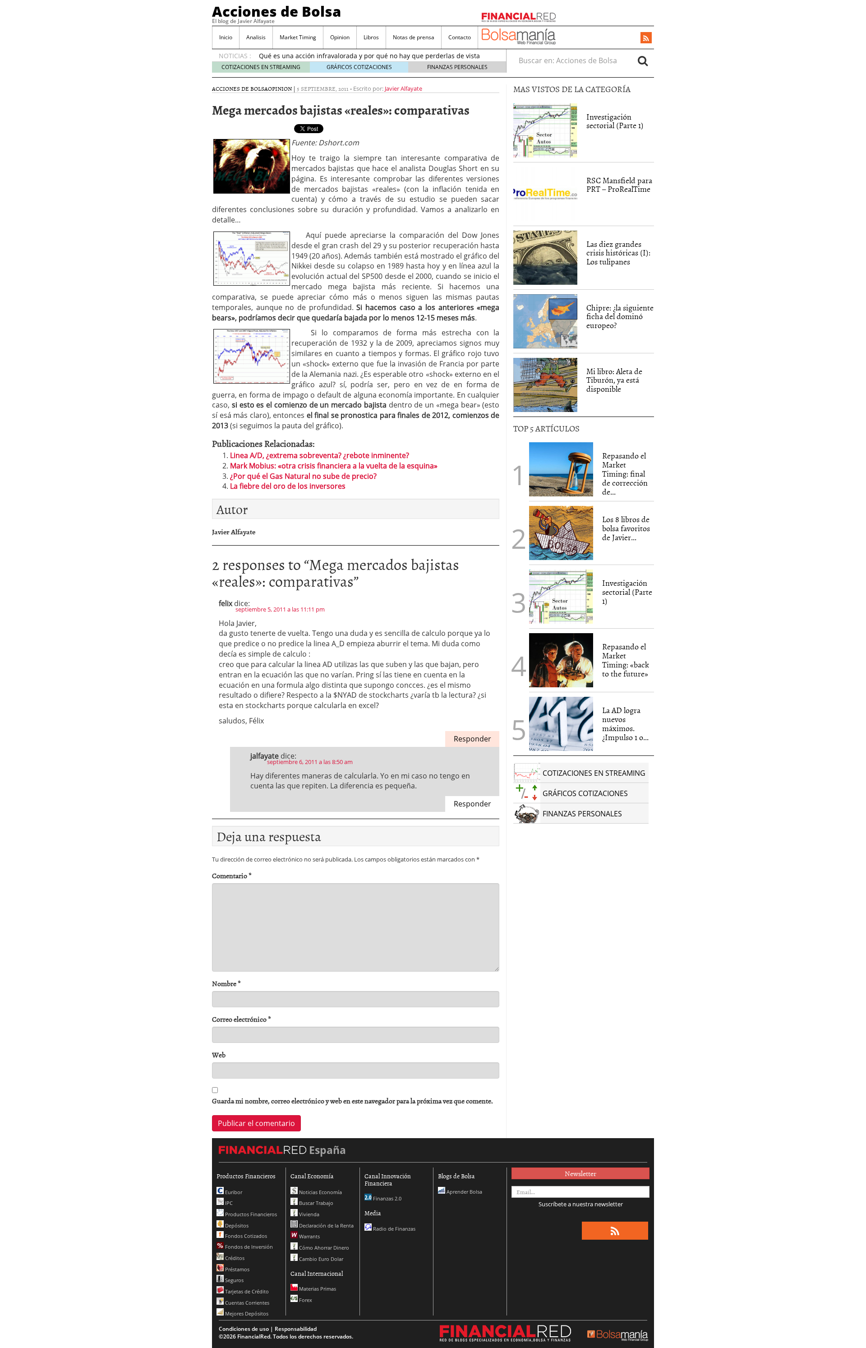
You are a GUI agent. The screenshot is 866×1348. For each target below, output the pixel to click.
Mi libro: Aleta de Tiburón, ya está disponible (614, 380)
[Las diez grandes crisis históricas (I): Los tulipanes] (545, 258)
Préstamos (236, 1269)
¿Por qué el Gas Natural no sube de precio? (303, 476)
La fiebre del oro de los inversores (287, 486)
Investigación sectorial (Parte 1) (615, 121)
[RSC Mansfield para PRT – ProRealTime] (545, 194)
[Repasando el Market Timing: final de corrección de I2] (561, 469)
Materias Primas (317, 1288)
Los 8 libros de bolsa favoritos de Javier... (626, 528)
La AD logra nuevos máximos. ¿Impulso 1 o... (625, 723)
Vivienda (308, 1214)
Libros (371, 37)
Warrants (309, 1236)
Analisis (256, 37)
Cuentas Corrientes (246, 1302)
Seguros (234, 1280)
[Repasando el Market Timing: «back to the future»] (561, 660)
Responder (472, 739)
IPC (228, 1203)
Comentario (232, 876)
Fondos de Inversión (248, 1246)
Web (219, 1055)
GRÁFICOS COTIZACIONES (359, 67)
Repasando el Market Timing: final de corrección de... (625, 473)
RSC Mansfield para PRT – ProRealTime (619, 184)
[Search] (642, 60)
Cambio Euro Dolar (320, 1258)
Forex (305, 1300)
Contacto (459, 37)
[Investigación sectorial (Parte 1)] (545, 129)
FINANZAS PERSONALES (457, 67)
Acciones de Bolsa (276, 11)
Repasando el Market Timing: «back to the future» (625, 659)
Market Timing (298, 37)
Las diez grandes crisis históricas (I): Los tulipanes (618, 253)
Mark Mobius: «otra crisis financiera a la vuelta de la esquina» (334, 466)
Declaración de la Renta (326, 1225)
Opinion (340, 37)
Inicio (225, 37)
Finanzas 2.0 (386, 1198)
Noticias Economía (320, 1192)
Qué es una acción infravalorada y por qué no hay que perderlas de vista (369, 55)
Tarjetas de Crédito (246, 1291)
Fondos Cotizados (245, 1235)
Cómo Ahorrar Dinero (323, 1247)
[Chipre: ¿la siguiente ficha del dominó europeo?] (545, 321)
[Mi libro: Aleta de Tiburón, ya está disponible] (545, 385)
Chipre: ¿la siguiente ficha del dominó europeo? (620, 316)
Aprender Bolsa (463, 1191)
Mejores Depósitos (246, 1313)
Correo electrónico (241, 1019)
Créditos (234, 1258)
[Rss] (646, 38)
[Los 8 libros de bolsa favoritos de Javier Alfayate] (561, 533)
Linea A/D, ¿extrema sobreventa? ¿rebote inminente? (319, 455)
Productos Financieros (250, 1214)
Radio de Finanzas (393, 1228)
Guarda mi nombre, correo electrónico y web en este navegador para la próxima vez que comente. (352, 1101)
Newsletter (580, 1173)
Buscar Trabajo (315, 1203)
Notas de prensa (413, 37)
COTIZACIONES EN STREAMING (260, 67)
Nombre (226, 983)
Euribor (233, 1192)
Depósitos (236, 1225)
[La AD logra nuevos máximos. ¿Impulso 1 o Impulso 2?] (561, 724)
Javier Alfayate (403, 88)
